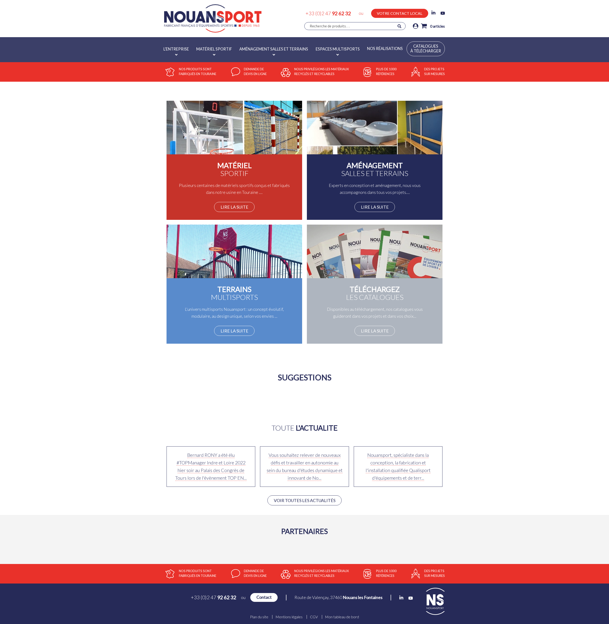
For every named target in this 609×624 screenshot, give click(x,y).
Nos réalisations (385, 48)
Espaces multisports (338, 49)
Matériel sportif (214, 49)
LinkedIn (433, 12)
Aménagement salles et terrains (273, 49)
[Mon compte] (415, 26)
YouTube (443, 13)
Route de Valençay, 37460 (339, 597)
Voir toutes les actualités (304, 500)
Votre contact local (399, 13)
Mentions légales (289, 617)
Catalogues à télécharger (425, 48)
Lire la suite (234, 207)
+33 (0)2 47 (328, 13)
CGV (314, 617)
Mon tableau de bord (342, 617)
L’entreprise (176, 49)
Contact (264, 597)
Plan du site (259, 617)
